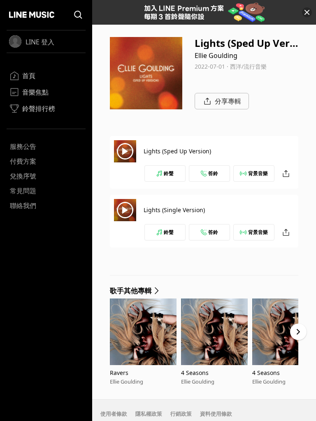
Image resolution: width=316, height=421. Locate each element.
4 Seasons (195, 372)
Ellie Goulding (216, 55)
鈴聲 (169, 173)
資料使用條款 (216, 413)
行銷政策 (181, 413)
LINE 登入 (40, 41)
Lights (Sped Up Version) (177, 151)
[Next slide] (298, 332)
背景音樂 (258, 173)
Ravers (119, 372)
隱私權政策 (148, 413)
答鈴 (213, 173)
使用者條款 (113, 413)
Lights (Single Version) (174, 210)
